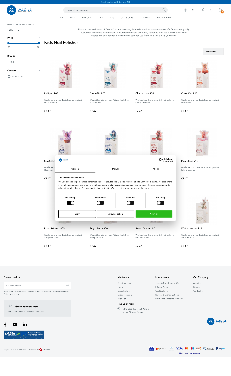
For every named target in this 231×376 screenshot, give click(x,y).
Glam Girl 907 (97, 93)
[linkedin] (25, 325)
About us (197, 283)
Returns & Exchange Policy (167, 295)
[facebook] (5, 325)
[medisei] (28, 10)
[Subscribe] (67, 285)
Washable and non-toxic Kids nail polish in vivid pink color (109, 236)
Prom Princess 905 (54, 228)
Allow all (154, 214)
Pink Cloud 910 (189, 161)
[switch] (100, 203)
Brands (196, 287)
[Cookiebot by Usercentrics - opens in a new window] (161, 160)
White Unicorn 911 (191, 228)
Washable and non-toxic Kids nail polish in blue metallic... (109, 101)
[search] (164, 10)
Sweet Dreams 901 (146, 228)
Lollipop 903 (51, 93)
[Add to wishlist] (84, 66)
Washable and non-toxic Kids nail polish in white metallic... (200, 236)
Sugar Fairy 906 (99, 228)
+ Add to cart (74, 118)
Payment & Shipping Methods (169, 299)
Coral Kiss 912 (189, 93)
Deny (77, 214)
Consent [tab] (75, 169)
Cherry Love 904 (144, 93)
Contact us (198, 291)
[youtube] (15, 325)
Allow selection (115, 214)
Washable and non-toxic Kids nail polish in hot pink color (63, 101)
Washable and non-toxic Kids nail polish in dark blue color (154, 236)
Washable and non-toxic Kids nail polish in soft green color (63, 236)
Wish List (122, 299)
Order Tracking (125, 295)
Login (120, 287)
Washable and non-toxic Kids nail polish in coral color (200, 101)
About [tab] (156, 169)
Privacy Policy (161, 287)
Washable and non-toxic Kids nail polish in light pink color (200, 168)
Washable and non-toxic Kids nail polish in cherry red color (154, 101)
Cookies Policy (162, 291)
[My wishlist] (212, 10)
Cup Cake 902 (52, 161)
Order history (124, 291)
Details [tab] (115, 169)
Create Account (125, 283)
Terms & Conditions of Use (167, 283)
